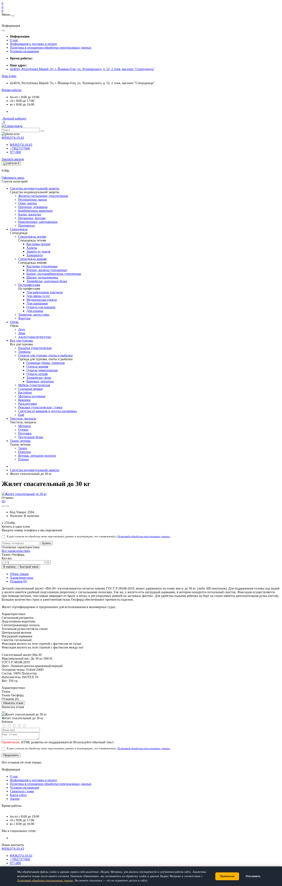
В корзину (9, 566)
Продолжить (11, 755)
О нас (14, 40)
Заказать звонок (13, 159)
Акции (15, 798)
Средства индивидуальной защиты (34, 470)
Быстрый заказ (29, 566)
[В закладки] (3, 506)
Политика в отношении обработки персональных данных (50, 47)
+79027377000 (20, 148)
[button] (9, 76)
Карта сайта (18, 795)
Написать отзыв (13, 703)
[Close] (3, 711)
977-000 (15, 152)
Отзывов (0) (18, 581)
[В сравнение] (7, 506)
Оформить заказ (13, 177)
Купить (46, 543)
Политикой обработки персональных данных (143, 536)
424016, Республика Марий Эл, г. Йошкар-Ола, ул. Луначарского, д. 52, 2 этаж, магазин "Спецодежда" (82, 69)
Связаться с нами (22, 791)
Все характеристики (16, 551)
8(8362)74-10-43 (21, 144)
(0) (3, 501)
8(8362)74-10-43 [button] (13, 848)
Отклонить (253, 876)
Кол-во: (7, 558)
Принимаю (227, 876)
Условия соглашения (24, 51)
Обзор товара (19, 574)
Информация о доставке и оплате (33, 44)
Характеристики (21, 577)
